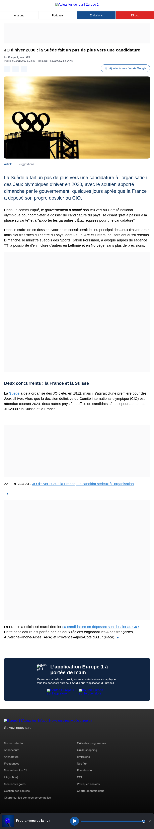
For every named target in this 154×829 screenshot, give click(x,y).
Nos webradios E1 (15, 770)
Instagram (13, 735)
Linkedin (40, 735)
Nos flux (82, 763)
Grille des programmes (91, 743)
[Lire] (74, 821)
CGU (80, 777)
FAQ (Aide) (11, 777)
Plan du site (84, 770)
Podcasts (58, 15)
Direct (135, 15)
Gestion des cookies (17, 790)
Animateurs (11, 756)
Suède (14, 393)
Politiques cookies (88, 784)
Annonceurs (11, 750)
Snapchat (33, 735)
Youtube (26, 735)
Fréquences (11, 763)
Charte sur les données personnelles (27, 797)
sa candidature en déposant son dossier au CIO (100, 627)
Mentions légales (14, 784)
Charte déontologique (90, 790)
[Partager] (7, 69)
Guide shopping (87, 750)
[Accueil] (77, 4)
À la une (19, 15)
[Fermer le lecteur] (149, 821)
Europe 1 (13, 57)
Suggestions (26, 164)
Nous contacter (13, 743)
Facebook (20, 735)
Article (8, 164)
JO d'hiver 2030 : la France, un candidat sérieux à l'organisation (83, 484)
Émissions (96, 15)
